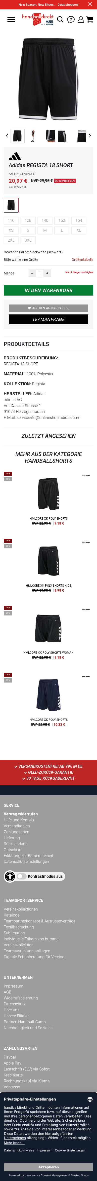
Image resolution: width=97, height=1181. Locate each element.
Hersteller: (18, 394)
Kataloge (11, 915)
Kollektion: (17, 384)
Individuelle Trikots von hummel (31, 939)
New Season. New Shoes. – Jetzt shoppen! (49, 4)
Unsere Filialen (17, 1016)
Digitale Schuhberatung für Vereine (34, 956)
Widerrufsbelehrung (21, 998)
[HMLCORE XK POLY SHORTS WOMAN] (48, 634)
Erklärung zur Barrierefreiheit (28, 855)
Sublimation (14, 933)
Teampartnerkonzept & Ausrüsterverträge (39, 921)
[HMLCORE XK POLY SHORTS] (48, 500)
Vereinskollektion (19, 945)
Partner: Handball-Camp (25, 1022)
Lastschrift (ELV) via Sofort (27, 1069)
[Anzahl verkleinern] (32, 273)
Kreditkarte (13, 1075)
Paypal (10, 1057)
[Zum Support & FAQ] (71, 19)
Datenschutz (15, 1004)
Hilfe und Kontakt (19, 820)
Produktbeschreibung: (31, 358)
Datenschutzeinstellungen (26, 861)
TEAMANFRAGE (48, 319)
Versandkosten (17, 826)
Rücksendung (16, 843)
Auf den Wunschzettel (50, 308)
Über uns (11, 1010)
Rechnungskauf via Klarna (27, 1081)
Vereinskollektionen (21, 909)
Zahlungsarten (16, 832)
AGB (7, 992)
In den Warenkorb (49, 290)
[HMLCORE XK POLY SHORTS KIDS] (48, 567)
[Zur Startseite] (36, 19)
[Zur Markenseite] (15, 156)
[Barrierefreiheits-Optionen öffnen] (10, 876)
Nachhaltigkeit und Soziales (28, 1028)
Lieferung (12, 838)
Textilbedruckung (19, 927)
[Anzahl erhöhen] (47, 273)
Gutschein (12, 849)
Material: (15, 374)
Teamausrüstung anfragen (27, 951)
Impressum (13, 986)
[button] (11, 19)
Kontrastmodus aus (45, 876)
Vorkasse (12, 1087)
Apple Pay (12, 1063)
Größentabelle (82, 259)
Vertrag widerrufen (21, 814)
